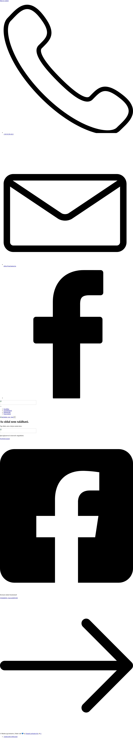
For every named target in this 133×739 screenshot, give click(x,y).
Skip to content (4, 1)
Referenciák (7, 412)
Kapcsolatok (7, 414)
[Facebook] (68, 398)
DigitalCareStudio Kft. (32, 733)
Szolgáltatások (8, 410)
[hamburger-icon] (0, 406)
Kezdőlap (6, 409)
